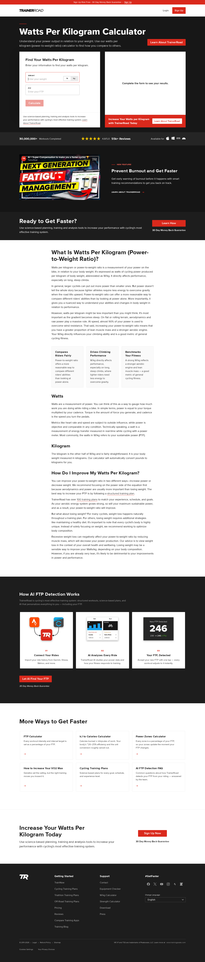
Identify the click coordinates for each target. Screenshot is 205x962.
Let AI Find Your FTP (35, 679)
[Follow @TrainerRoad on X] (155, 884)
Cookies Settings (26, 949)
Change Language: (152, 895)
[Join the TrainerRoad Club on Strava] (175, 884)
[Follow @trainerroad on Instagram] (168, 884)
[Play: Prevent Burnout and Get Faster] (60, 177)
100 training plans (87, 499)
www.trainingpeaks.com (176, 942)
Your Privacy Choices (46, 949)
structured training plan (120, 493)
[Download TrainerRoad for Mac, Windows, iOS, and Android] (176, 138)
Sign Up (179, 10)
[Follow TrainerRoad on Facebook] (148, 884)
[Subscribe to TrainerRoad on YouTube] (161, 884)
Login (166, 10)
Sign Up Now (152, 833)
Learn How (169, 223)
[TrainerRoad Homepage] (31, 10)
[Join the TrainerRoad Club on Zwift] (181, 884)
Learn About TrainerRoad (166, 42)
